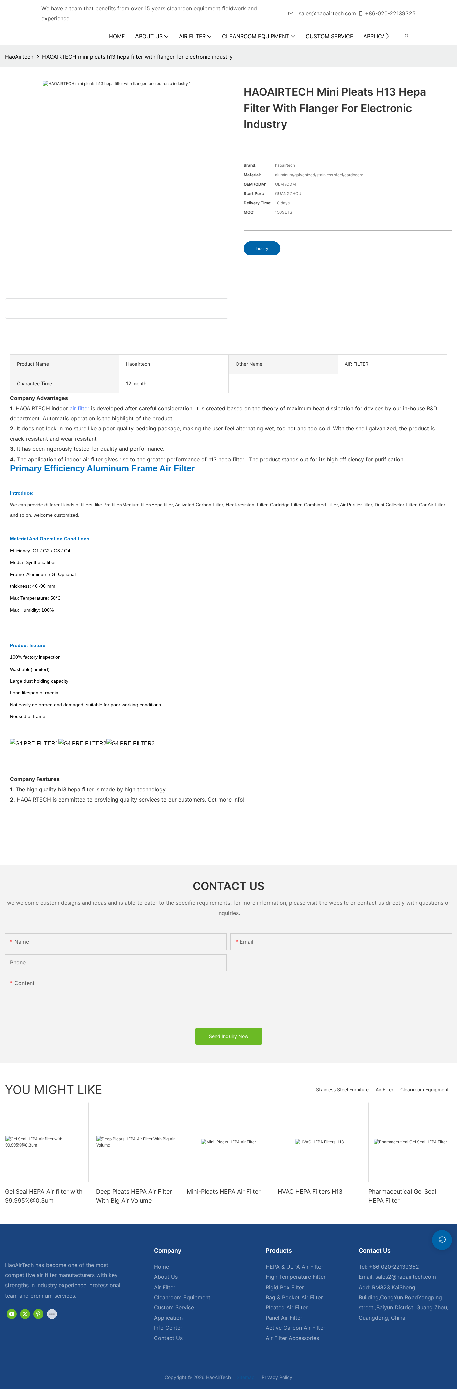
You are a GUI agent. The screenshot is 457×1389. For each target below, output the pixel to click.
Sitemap (245, 1377)
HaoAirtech (19, 56)
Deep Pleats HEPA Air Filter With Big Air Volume (134, 1196)
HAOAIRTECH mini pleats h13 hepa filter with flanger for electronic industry (137, 56)
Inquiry (262, 248)
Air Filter (384, 1089)
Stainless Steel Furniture (342, 1089)
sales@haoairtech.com (326, 13)
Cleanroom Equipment (424, 1089)
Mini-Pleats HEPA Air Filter (224, 1191)
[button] (387, 36)
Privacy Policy (276, 1377)
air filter (79, 408)
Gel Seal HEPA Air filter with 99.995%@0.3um (44, 1196)
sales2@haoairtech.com (405, 1276)
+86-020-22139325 (390, 13)
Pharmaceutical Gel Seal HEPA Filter (402, 1196)
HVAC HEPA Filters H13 (310, 1191)
